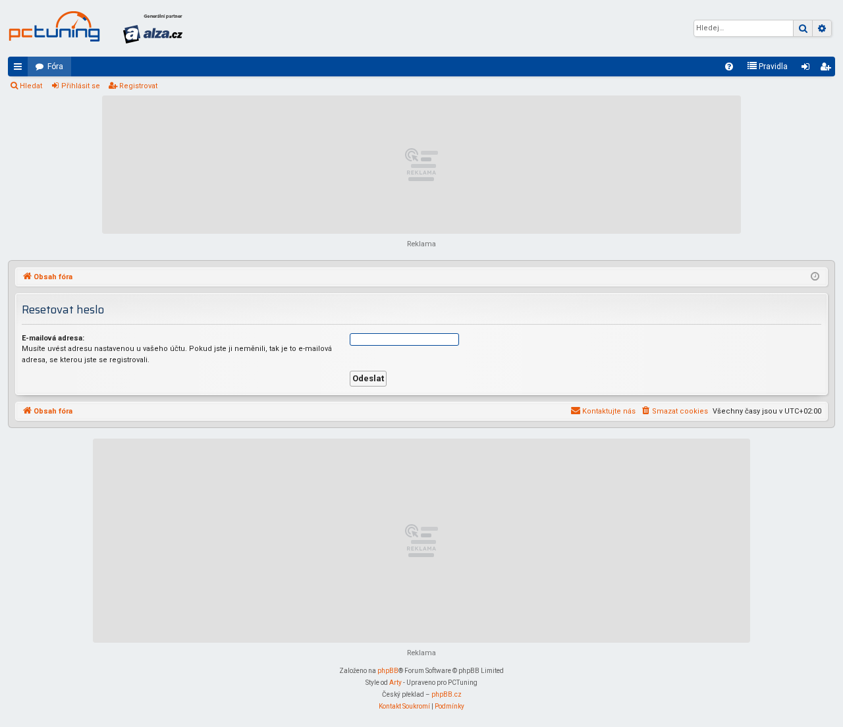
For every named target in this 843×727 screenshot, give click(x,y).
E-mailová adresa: (53, 338)
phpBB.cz (446, 694)
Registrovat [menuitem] (828, 69)
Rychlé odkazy (20, 69)
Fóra (55, 66)
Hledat (31, 86)
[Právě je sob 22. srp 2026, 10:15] (815, 277)
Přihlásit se (80, 86)
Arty (395, 682)
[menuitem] (729, 66)
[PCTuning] (54, 26)
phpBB (387, 670)
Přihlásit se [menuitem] (808, 69)
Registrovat (138, 86)
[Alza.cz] (153, 28)
